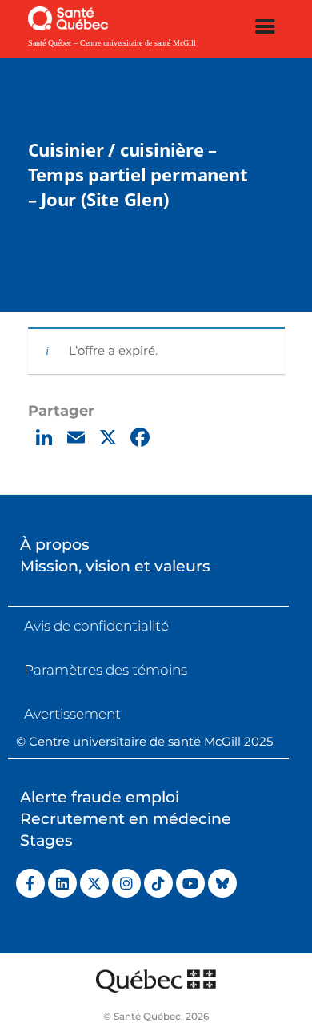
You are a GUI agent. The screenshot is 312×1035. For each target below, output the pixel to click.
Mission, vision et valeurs (115, 566)
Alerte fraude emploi (99, 797)
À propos (55, 544)
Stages (46, 840)
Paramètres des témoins (105, 670)
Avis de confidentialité (96, 626)
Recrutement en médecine (125, 819)
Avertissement (72, 714)
